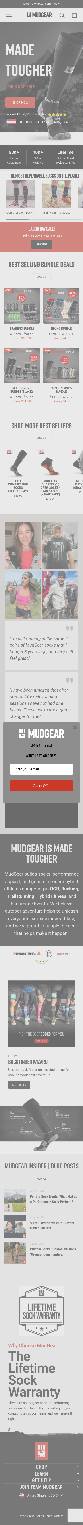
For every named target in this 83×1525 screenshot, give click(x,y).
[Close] (75, 727)
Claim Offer (41, 786)
